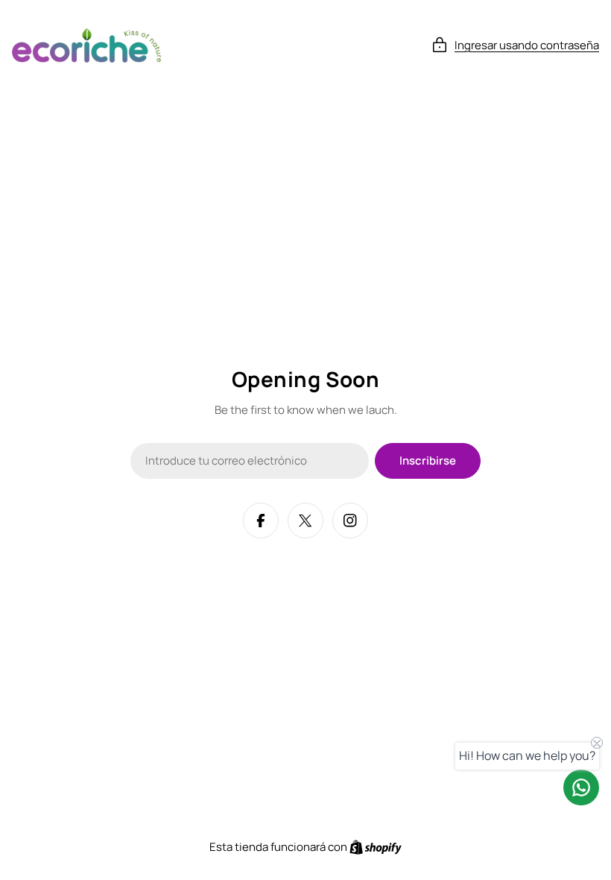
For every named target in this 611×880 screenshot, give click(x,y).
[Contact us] (581, 787)
